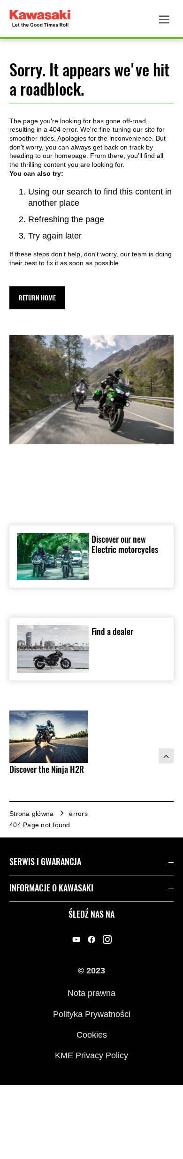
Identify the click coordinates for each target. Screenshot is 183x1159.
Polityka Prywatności (91, 1013)
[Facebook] (91, 939)
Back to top (166, 755)
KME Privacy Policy (91, 1055)
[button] (37, 297)
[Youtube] (76, 939)
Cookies (91, 1034)
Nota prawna (91, 993)
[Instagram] (107, 939)
